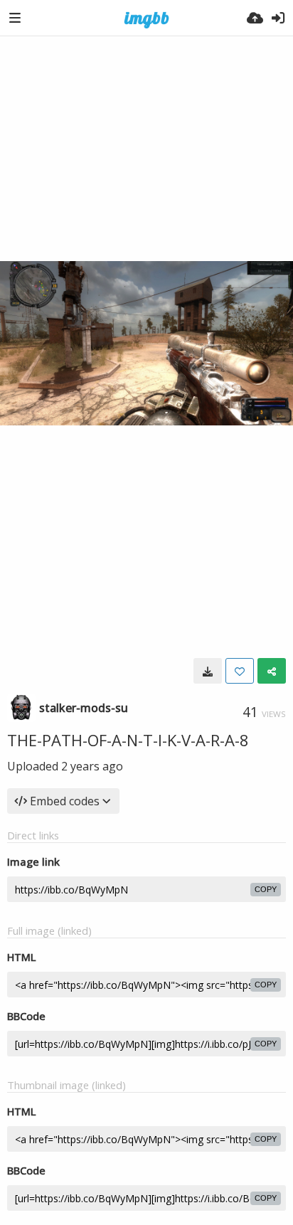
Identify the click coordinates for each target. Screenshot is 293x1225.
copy (266, 889)
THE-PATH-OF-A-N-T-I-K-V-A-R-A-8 (128, 740)
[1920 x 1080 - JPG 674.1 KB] (207, 671)
